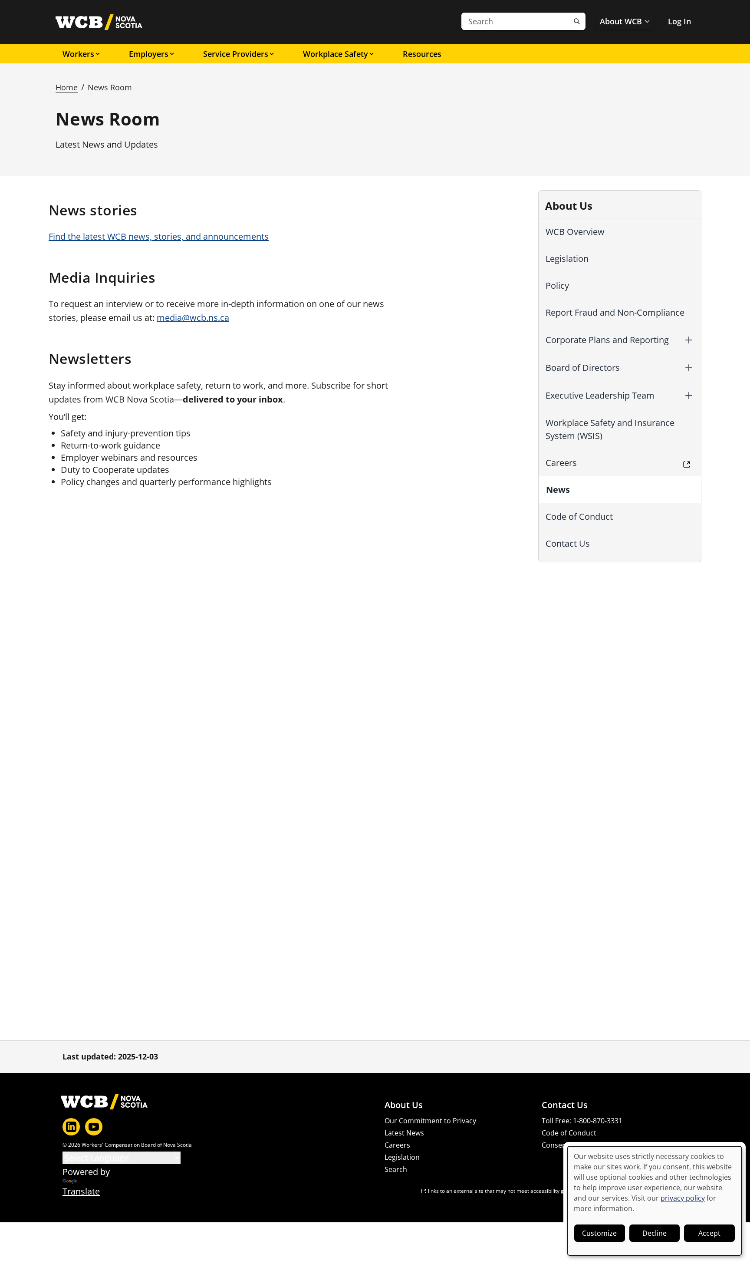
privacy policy (683, 1198)
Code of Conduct (579, 516)
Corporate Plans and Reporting (607, 340)
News (558, 489)
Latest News (404, 1133)
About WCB (621, 21)
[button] (689, 340)
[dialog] (654, 1200)
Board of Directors (583, 367)
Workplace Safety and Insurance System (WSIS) (610, 429)
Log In (679, 21)
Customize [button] (599, 1233)
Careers (561, 463)
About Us (404, 1105)
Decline (654, 1233)
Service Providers (235, 54)
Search (396, 1169)
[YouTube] (93, 1126)
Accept (709, 1233)
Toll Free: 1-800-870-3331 (582, 1120)
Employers (148, 54)
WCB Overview (575, 232)
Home (67, 87)
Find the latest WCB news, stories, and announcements (159, 236)
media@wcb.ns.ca (193, 317)
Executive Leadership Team (600, 395)
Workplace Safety (335, 54)
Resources (422, 54)
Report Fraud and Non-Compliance (615, 312)
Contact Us (568, 543)
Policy (557, 285)
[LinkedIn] (71, 1126)
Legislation (567, 258)
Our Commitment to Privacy (430, 1120)
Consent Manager (571, 1145)
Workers (78, 54)
